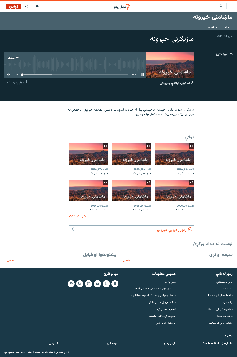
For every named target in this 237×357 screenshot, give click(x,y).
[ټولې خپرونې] (26, 6)
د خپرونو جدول (224, 316)
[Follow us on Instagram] (88, 283)
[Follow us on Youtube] (97, 283)
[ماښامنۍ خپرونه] (174, 154)
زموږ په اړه (170, 282)
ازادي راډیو (169, 344)
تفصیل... (125, 260)
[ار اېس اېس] (79, 283)
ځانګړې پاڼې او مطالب (221, 323)
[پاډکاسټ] (71, 283)
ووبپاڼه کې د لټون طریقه (162, 316)
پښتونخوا (228, 289)
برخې (226, 27)
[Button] (224, 55)
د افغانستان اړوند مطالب (219, 296)
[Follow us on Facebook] (114, 283)
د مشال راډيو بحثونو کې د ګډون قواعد (155, 289)
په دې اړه (213, 27)
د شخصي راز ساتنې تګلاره (162, 303)
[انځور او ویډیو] (37, 6)
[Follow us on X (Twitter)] (106, 283)
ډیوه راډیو (112, 344)
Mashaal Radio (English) (218, 344)
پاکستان (228, 303)
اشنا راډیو (54, 344)
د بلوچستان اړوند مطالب (219, 309)
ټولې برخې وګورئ (77, 216)
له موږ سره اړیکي (166, 309)
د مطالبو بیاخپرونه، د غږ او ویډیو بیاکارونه (153, 296)
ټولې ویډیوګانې (224, 282)
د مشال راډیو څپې (166, 323)
